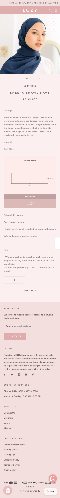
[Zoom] (53, 21)
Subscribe (15, 336)
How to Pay (9, 454)
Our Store (8, 417)
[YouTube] (26, 374)
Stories (7, 428)
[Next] (39, 78)
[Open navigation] (4, 10)
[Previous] (21, 78)
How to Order (10, 449)
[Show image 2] (30, 78)
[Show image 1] (27, 78)
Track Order (10, 469)
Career (7, 423)
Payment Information (14, 444)
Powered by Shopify (30, 490)
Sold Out (30, 290)
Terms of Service (12, 464)
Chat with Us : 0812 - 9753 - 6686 (21, 391)
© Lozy (30, 487)
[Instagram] (19, 374)
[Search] (50, 10)
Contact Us (9, 412)
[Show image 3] (33, 78)
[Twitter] (12, 374)
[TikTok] (33, 374)
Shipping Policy (11, 459)
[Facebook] (5, 374)
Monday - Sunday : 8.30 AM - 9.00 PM (22, 396)
